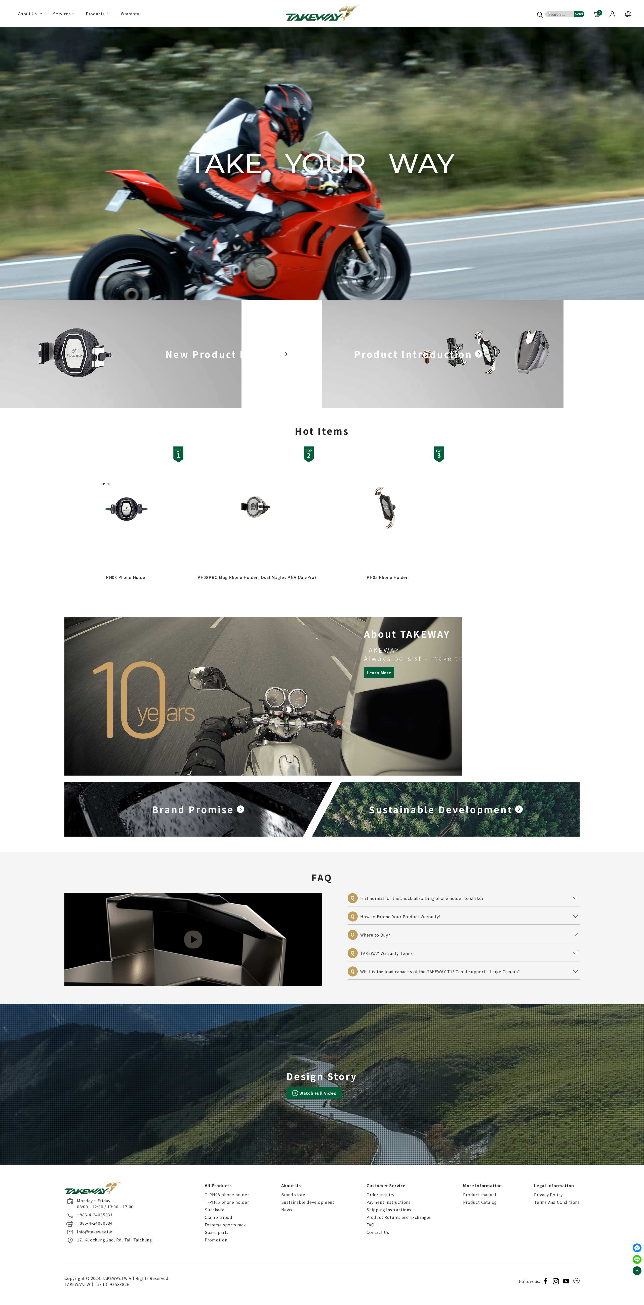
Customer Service (386, 1185)
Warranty (130, 14)
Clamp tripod (218, 1217)
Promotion (216, 1240)
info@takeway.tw (94, 1232)
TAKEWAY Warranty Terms (465, 952)
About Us (28, 14)
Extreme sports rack (225, 1225)
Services (62, 14)
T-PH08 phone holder (227, 1194)
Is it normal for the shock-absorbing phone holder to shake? (465, 897)
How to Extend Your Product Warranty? (465, 915)
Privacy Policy (548, 1194)
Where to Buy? (465, 934)
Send (579, 13)
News (286, 1210)
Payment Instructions (389, 1202)
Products (96, 14)
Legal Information (554, 1185)
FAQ (370, 1225)
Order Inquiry (380, 1194)
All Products (218, 1185)
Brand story (293, 1194)
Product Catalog (480, 1202)
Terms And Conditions (557, 1202)
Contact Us (378, 1232)
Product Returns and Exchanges (399, 1217)
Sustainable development (307, 1202)
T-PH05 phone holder (227, 1202)
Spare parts (216, 1232)
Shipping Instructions (389, 1210)
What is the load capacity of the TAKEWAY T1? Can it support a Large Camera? (465, 970)
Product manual (479, 1194)
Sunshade (214, 1210)
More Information (482, 1185)
